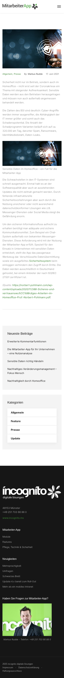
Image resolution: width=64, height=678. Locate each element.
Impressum (7, 667)
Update (15, 438)
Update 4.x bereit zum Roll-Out (19, 581)
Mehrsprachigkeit (11, 565)
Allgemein (7, 74)
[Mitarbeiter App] (20, 6)
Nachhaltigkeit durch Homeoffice (26, 380)
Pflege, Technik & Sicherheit (17, 547)
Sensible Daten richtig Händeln (25, 361)
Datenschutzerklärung (28, 667)
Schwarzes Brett (11, 576)
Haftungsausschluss (12, 671)
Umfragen (7, 571)
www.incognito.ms (13, 517)
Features (7, 541)
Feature (16, 421)
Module (6, 536)
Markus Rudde (35, 74)
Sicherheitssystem (40, 260)
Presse (17, 74)
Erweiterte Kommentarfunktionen (26, 341)
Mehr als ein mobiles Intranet (17, 586)
